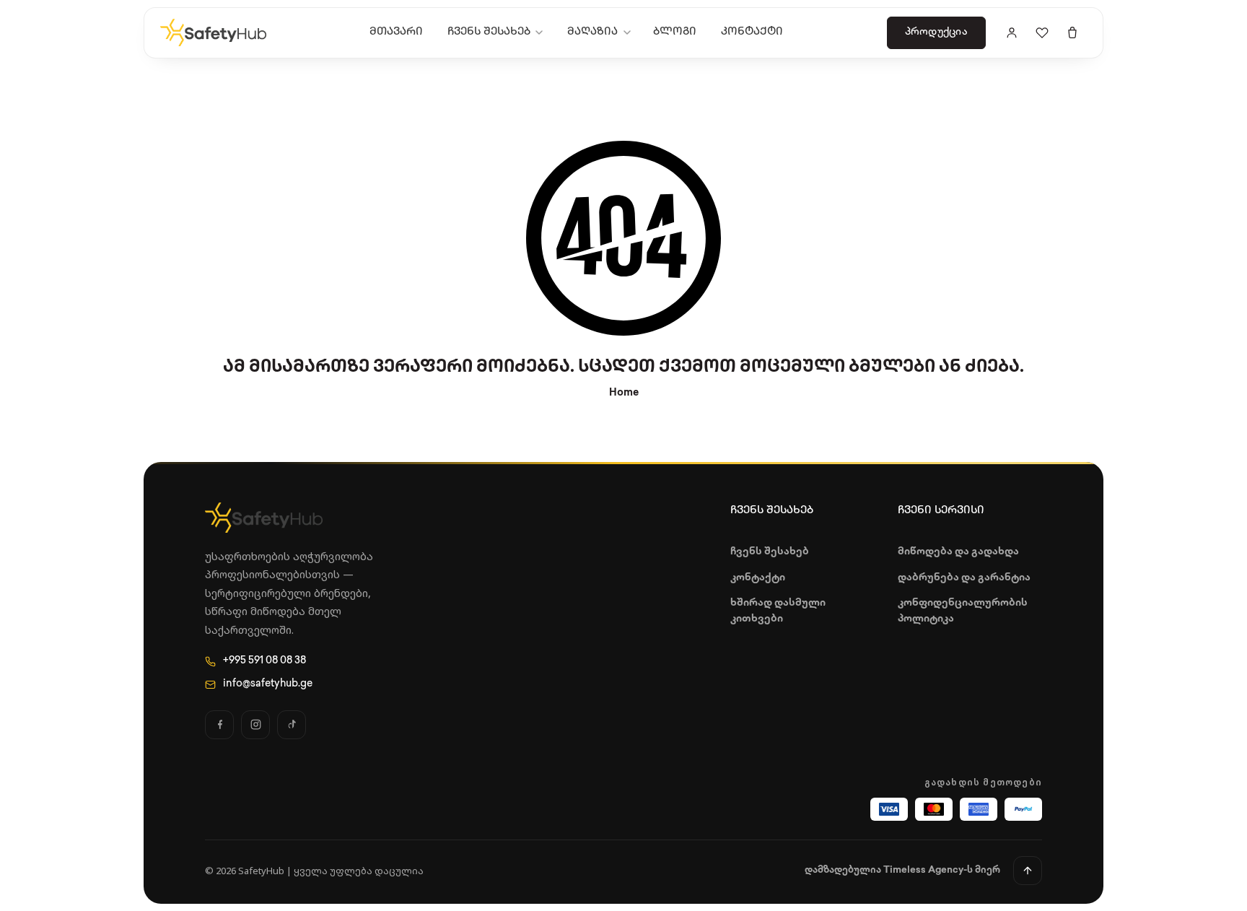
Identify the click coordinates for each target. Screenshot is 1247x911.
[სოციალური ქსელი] (219, 724)
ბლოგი (674, 32)
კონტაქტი (752, 32)
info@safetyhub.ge (267, 684)
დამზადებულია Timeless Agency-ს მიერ (902, 870)
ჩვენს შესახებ (488, 32)
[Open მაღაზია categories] (630, 32)
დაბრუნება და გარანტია (964, 577)
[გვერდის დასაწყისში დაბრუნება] (1027, 870)
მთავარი (396, 32)
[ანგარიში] (1011, 32)
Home (624, 393)
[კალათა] (1072, 32)
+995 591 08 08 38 (264, 660)
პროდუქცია (936, 32)
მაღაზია (592, 32)
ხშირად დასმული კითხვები (778, 611)
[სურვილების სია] (1042, 32)
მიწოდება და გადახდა (958, 551)
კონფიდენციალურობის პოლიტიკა (963, 611)
